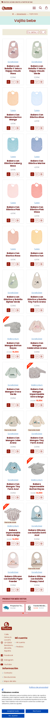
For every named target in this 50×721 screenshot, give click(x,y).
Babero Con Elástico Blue (37, 115)
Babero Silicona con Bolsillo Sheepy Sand (36, 579)
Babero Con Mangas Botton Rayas (13, 345)
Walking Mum (13, 339)
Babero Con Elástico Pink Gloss (37, 209)
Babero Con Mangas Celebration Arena (37, 345)
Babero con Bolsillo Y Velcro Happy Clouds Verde (36, 70)
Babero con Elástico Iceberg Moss (13, 163)
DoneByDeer (13, 62)
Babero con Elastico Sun (36, 254)
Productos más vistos (14, 599)
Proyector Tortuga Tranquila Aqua (17, 606)
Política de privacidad (38, 687)
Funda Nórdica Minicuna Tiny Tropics (40, 606)
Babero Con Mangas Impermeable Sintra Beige (37, 393)
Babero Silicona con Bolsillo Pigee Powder (13, 579)
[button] (23, 613)
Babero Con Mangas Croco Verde (13, 391)
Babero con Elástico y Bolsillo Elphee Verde (13, 299)
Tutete (13, 110)
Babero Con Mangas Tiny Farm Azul (13, 486)
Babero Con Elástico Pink (13, 208)
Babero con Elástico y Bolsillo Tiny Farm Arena (37, 299)
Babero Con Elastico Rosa (13, 254)
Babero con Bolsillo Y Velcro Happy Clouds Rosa (13, 70)
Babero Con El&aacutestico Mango (13, 117)
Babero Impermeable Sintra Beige (13, 532)
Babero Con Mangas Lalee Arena (13, 440)
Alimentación (21, 14)
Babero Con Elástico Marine (37, 162)
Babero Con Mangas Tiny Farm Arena (37, 440)
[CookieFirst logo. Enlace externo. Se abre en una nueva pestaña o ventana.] (3, 690)
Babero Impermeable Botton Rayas (36, 486)
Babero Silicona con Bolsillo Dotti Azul (37, 532)
